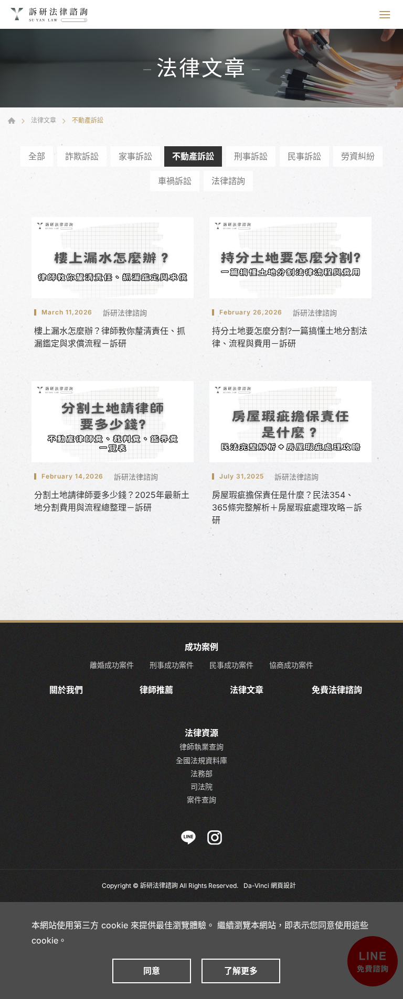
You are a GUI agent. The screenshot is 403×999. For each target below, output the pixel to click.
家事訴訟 (135, 156)
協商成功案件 (291, 665)
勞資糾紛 (358, 156)
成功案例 (201, 647)
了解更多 (241, 970)
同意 (151, 970)
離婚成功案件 (112, 665)
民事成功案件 (231, 665)
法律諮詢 (228, 181)
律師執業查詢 (201, 746)
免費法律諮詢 (337, 690)
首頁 (11, 120)
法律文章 (43, 120)
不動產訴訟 (193, 156)
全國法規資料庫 (201, 760)
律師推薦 (156, 690)
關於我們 (66, 690)
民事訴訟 (304, 156)
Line (188, 837)
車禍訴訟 (175, 181)
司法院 (201, 786)
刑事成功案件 (172, 665)
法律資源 (201, 732)
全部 (36, 156)
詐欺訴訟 (82, 156)
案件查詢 (201, 799)
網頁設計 (283, 885)
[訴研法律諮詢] (49, 14)
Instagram (214, 837)
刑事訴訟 (251, 156)
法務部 (201, 773)
